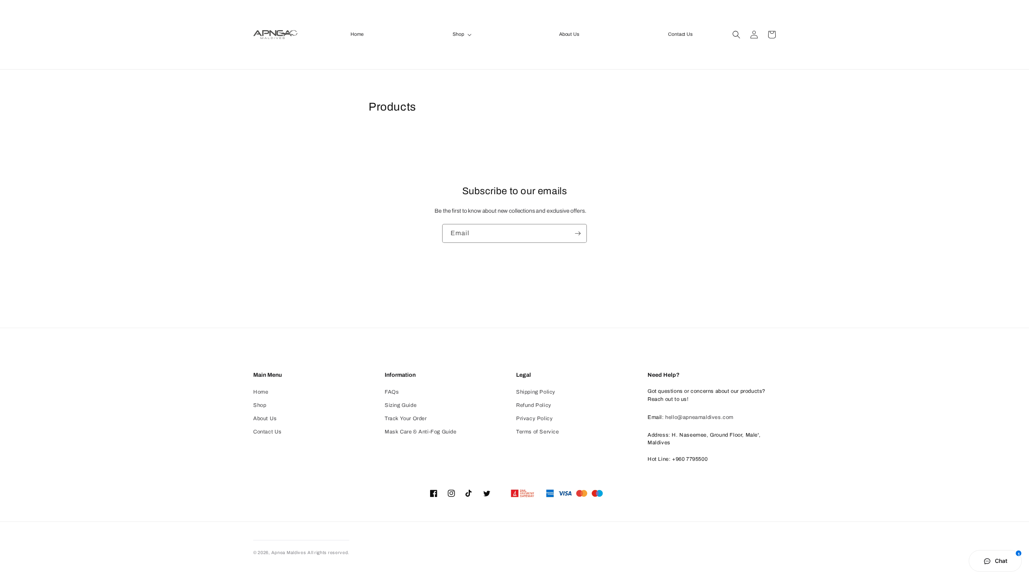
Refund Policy (533, 405)
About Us (265, 418)
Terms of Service (537, 432)
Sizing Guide (400, 405)
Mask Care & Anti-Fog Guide (421, 432)
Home (260, 392)
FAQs (392, 392)
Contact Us (267, 432)
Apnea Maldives (288, 552)
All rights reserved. (328, 552)
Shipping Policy (535, 392)
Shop (259, 405)
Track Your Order (406, 418)
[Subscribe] (577, 233)
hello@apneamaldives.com (699, 417)
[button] (461, 35)
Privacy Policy (534, 418)
